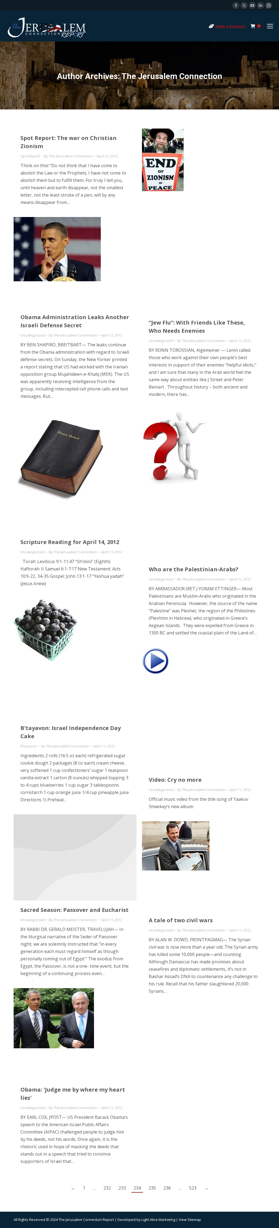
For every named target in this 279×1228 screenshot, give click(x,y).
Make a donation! (230, 26)
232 (107, 1188)
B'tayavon (28, 746)
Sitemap (194, 1219)
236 (167, 1188)
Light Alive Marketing (158, 1219)
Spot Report (30, 156)
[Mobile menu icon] (270, 26)
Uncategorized (161, 340)
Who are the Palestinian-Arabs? (193, 569)
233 (122, 1188)
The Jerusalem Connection (172, 76)
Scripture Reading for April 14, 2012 (69, 542)
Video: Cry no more (175, 779)
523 (192, 1188)
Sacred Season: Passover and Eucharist (74, 910)
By (68, 156)
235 (152, 1188)
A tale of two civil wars (181, 920)
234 (137, 1188)
